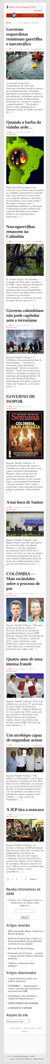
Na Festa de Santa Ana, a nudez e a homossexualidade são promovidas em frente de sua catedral (25, 941)
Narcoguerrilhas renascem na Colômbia (20, 231)
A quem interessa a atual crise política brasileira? (22, 980)
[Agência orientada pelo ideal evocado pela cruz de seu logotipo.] (25, 15)
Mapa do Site (29, 1028)
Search (39, 10)
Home (9, 22)
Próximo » (33, 879)
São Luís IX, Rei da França (21, 948)
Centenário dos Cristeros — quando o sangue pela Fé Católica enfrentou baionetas (25, 955)
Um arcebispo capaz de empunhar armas (24, 737)
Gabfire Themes (38, 1059)
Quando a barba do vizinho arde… (23, 124)
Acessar (12, 1059)
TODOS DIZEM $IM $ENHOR (23, 1003)
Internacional (11, 134)
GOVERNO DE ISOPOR (20, 399)
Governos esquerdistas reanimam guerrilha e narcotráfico (24, 36)
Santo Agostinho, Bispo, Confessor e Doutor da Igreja (26, 932)
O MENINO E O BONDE (20, 1007)
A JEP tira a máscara (25, 809)
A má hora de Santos (24, 502)
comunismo (37, 49)
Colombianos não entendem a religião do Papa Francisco (22, 997)
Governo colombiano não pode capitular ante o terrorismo (24, 315)
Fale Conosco (15, 1028)
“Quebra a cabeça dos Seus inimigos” (21, 964)
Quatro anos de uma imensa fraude (24, 661)
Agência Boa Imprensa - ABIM (23, 1056)
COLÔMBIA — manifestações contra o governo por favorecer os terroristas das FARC (24, 988)
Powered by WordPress (24, 1059)
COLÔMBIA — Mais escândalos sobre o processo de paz (23, 581)
